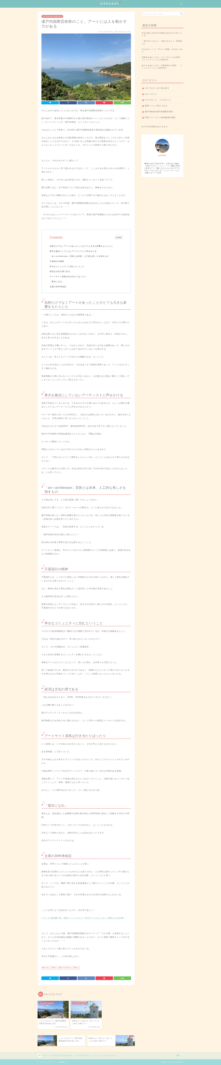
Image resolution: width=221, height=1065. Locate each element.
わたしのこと (151, 94)
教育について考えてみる (156, 106)
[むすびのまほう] (110, 6)
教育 (55, 967)
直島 (77, 967)
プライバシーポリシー (47, 1062)
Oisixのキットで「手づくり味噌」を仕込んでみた (162, 50)
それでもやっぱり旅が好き (157, 88)
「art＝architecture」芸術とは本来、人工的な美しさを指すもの (79, 256)
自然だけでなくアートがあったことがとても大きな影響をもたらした (81, 246)
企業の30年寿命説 (58, 286)
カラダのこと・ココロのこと (158, 100)
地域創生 (46, 967)
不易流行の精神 (57, 261)
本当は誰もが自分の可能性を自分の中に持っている (162, 34)
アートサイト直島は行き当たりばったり (68, 276)
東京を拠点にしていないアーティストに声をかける (73, 251)
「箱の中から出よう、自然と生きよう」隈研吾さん (162, 42)
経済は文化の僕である (60, 271)
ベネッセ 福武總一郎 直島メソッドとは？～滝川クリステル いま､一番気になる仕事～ (83, 918)
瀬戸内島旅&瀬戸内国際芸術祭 (52, 16)
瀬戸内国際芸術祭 (66, 967)
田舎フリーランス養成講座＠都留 (160, 117)
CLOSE (118, 237)
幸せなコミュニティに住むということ (67, 266)
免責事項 (62, 1062)
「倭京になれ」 (57, 281)
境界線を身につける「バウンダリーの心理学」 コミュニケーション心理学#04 (162, 58)
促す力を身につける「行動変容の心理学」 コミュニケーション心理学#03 (162, 67)
